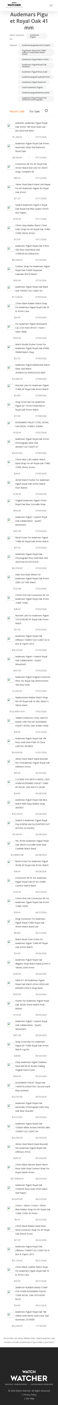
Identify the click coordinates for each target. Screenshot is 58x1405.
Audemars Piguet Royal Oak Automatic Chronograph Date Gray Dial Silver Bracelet (32, 1107)
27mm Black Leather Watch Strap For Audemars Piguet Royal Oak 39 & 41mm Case (32, 1271)
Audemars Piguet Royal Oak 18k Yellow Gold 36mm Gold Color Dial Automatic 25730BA (32, 1315)
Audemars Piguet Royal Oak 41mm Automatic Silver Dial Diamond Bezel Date (32, 147)
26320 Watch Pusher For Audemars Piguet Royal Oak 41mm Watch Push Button (32, 483)
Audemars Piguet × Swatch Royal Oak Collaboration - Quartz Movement (31, 521)
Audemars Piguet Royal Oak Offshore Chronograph (34, 98)
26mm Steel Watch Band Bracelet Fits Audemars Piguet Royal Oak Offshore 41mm (31, 1148)
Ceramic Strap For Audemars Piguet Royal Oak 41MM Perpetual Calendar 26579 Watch (32, 270)
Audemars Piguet (34, 36)
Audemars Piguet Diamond (34, 82)
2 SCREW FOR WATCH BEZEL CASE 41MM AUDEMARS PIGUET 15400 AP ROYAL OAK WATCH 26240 (32, 783)
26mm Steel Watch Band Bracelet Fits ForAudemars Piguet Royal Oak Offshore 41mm (32, 762)
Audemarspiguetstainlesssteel (35, 92)
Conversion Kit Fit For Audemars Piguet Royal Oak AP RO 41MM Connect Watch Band (31, 881)
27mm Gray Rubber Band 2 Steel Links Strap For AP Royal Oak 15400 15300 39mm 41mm (32, 229)
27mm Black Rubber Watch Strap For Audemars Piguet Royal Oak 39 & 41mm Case (32, 307)
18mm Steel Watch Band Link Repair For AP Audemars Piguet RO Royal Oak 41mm (32, 188)
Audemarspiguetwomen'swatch (36, 45)
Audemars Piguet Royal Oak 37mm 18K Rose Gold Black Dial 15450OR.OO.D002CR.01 (32, 249)
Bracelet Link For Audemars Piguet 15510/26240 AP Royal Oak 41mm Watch (32, 619)
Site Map (30, 1398)
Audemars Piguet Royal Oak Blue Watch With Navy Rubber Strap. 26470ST (31, 803)
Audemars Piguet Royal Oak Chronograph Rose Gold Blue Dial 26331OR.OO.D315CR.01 (31, 558)
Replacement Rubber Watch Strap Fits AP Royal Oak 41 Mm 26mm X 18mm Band (31, 701)
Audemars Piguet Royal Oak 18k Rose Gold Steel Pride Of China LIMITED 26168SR (30, 742)
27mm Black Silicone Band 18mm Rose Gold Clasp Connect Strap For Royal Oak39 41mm (32, 1168)
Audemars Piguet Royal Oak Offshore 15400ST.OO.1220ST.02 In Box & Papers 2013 (32, 640)
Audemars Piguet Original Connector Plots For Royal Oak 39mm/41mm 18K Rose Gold (32, 681)
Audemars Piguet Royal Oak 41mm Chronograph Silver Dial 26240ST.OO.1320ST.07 (32, 443)
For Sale (34, 111)
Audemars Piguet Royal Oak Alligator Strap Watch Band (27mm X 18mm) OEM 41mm (32, 963)
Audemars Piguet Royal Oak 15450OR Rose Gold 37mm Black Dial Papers (31, 1189)
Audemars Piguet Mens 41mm (35, 59)
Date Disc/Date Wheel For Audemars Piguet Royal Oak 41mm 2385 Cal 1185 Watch (32, 578)
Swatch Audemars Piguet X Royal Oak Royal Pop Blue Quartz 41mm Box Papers (31, 208)
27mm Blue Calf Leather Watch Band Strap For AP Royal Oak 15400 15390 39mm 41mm (32, 463)
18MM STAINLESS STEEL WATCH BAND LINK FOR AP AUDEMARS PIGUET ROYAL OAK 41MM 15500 (31, 721)
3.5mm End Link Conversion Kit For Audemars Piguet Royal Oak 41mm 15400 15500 (32, 599)
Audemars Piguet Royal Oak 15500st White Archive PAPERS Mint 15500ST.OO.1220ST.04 (32, 1127)
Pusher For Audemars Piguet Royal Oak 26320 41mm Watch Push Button (32, 1004)
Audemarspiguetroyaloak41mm (36, 76)
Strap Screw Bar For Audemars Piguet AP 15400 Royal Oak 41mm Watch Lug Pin (31, 1045)
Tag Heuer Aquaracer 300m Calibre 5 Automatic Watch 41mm (34, 52)
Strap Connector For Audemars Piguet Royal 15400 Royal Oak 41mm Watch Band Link (30, 922)
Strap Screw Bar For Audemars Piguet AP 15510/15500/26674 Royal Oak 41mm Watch (30, 405)
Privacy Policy (29, 1394)
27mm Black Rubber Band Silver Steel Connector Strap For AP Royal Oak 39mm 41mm (32, 1230)
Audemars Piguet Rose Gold (34, 71)
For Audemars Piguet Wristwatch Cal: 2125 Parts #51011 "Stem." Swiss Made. (31, 327)
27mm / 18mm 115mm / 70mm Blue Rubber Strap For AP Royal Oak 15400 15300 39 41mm (32, 1209)
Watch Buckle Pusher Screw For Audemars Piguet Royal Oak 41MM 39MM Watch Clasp (32, 348)
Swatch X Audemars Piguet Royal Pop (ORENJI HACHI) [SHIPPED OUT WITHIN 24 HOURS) (32, 824)
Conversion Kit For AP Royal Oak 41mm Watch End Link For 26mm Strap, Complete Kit (31, 167)
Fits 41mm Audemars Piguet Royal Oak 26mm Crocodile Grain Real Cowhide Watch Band (32, 844)
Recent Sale (17, 111)
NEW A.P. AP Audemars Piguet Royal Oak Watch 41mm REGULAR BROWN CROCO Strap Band (32, 984)
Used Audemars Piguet (32, 87)
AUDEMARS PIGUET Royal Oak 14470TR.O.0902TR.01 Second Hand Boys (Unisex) (32, 1086)
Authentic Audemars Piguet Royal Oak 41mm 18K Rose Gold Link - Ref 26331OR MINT (31, 127)
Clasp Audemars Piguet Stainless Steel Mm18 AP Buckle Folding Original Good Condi (31, 1066)
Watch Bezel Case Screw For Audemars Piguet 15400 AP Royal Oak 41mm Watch (31, 943)
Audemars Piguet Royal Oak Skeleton (34, 65)
